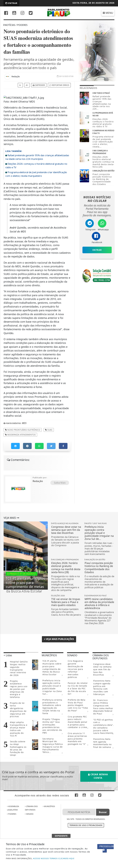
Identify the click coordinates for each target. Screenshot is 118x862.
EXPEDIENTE (61, 835)
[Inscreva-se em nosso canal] (14, 13)
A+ (27, 85)
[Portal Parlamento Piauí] (59, 12)
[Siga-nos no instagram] (22, 13)
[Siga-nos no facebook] (6, 13)
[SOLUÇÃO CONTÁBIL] (97, 275)
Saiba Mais (60, 482)
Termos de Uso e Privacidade (85, 825)
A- (20, 85)
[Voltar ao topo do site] (113, 474)
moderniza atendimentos (21, 434)
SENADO (29, 814)
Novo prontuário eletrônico (23, 429)
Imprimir (40, 85)
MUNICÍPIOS (49, 806)
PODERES (12, 814)
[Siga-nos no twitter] (30, 13)
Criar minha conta (99, 776)
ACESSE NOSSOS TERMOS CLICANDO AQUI (53, 858)
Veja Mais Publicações (59, 639)
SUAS (49, 429)
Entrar (12, 3)
